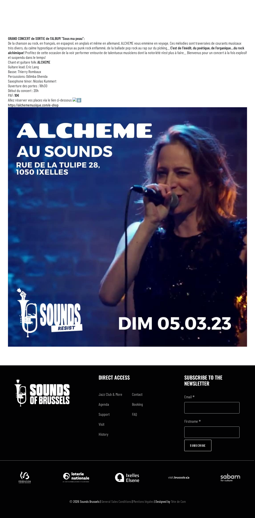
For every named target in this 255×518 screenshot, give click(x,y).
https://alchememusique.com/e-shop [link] (33, 105)
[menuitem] (111, 394)
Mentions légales (143, 501)
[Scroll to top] (245, 507)
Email (189, 397)
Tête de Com (178, 501)
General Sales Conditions (116, 501)
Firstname (192, 421)
